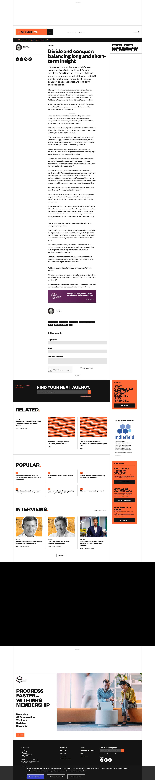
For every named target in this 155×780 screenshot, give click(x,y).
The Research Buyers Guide (23, 386)
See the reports (124, 520)
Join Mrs (62, 756)
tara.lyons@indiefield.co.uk (124, 443)
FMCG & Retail (53, 322)
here (85, 771)
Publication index (65, 759)
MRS (74, 32)
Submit (77, 375)
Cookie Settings (76, 776)
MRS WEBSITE (83, 756)
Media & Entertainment (87, 322)
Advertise (63, 750)
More (101, 510)
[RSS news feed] (26, 60)
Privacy (82, 747)
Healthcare (63, 322)
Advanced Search (85, 396)
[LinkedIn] (17, 60)
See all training (124, 482)
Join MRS (20, 735)
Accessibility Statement (87, 750)
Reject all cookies (55, 776)
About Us (63, 753)
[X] (21, 60)
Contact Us (63, 747)
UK (71, 324)
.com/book (77, 287)
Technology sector (61, 324)
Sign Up (124, 405)
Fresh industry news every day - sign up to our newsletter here (35, 40)
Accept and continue (35, 776)
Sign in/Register (81, 32)
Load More (61, 555)
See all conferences (124, 500)
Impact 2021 (73, 322)
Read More (89, 299)
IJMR (81, 753)
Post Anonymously (87, 368)
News (50, 324)
